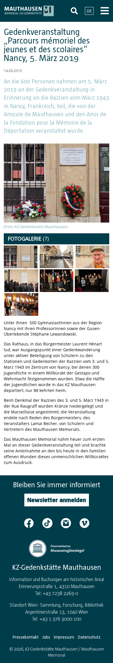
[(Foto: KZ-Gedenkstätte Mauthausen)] (20, 257)
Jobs (46, 637)
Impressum (64, 637)
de (89, 11)
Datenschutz (89, 637)
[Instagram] (69, 522)
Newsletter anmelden (56, 500)
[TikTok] (51, 522)
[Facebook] (32, 522)
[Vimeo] (84, 522)
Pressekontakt (26, 637)
